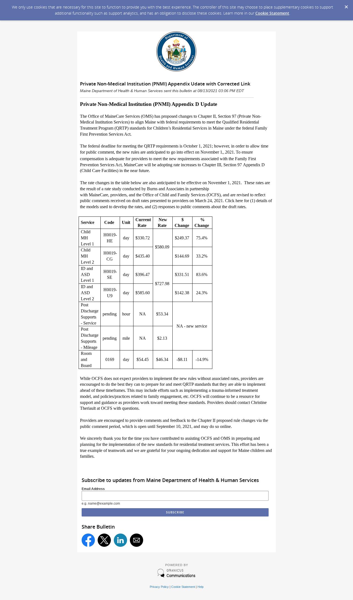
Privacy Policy (159, 586)
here (239, 200)
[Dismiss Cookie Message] (346, 5)
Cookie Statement (272, 13)
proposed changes (176, 116)
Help (200, 586)
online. (226, 426)
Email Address (93, 489)
